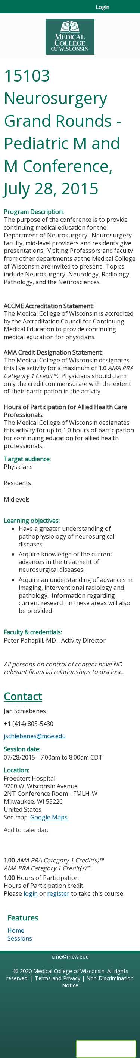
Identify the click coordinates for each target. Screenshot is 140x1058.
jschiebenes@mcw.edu (35, 736)
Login (102, 7)
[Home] (70, 34)
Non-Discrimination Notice (98, 982)
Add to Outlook (63, 841)
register (58, 893)
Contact (23, 696)
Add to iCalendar (45, 841)
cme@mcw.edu (70, 956)
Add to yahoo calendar (28, 841)
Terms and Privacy (57, 978)
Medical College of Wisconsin (69, 971)
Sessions (19, 938)
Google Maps (49, 817)
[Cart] (118, 11)
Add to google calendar (11, 841)
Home (15, 930)
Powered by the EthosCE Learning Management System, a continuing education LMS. (106, 1049)
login (31, 893)
